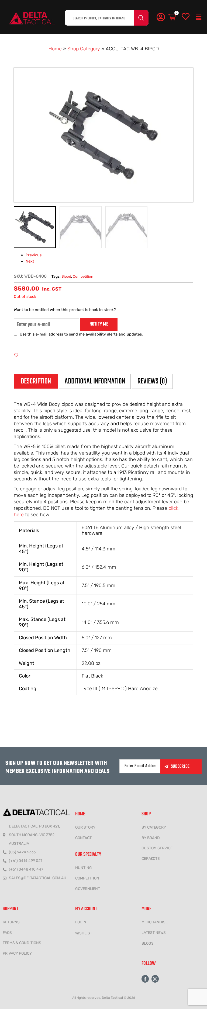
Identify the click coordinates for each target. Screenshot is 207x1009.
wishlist (83, 933)
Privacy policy (17, 953)
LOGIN (80, 922)
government (87, 888)
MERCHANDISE (155, 922)
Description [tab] (36, 381)
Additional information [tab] (95, 381)
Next (30, 261)
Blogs (148, 943)
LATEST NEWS (154, 932)
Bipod (66, 276)
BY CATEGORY (154, 827)
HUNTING (83, 867)
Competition (83, 276)
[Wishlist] (185, 16)
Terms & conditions (22, 943)
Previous (34, 255)
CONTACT (83, 838)
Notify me (98, 324)
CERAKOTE (151, 858)
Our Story (85, 827)
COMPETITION (87, 878)
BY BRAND (151, 838)
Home (55, 49)
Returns (11, 922)
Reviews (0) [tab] (152, 381)
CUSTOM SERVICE (157, 848)
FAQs (7, 932)
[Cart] (172, 17)
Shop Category (83, 49)
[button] (198, 17)
